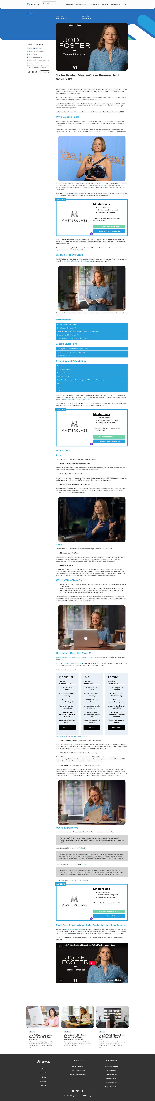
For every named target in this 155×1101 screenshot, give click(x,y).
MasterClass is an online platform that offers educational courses (79, 657)
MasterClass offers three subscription (69, 736)
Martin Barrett (61, 18)
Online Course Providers (77, 1074)
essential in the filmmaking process (76, 399)
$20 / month (116, 727)
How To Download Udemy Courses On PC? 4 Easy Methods (41, 1037)
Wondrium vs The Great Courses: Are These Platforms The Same (75, 1037)
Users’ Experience (35, 63)
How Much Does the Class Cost (39, 60)
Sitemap (43, 1085)
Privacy (43, 1077)
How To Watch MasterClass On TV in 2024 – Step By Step (112, 1037)
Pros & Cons (33, 54)
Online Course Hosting (77, 1070)
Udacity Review (111, 1078)
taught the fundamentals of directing (77, 261)
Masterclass (101, 204)
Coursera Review (111, 1074)
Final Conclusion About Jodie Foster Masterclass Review (38, 66)
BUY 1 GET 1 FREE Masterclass (109, 227)
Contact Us (43, 1073)
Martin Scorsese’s (98, 185)
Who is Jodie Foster (35, 48)
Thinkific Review (111, 1083)
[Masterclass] (74, 216)
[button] (29, 72)
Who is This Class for (36, 57)
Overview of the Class (36, 51)
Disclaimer (43, 1081)
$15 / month (92, 727)
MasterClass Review (111, 1066)
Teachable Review (111, 1087)
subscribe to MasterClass (73, 663)
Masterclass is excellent (74, 929)
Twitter (81, 848)
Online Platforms (77, 1066)
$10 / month (67, 727)
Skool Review (111, 1070)
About (43, 1069)
